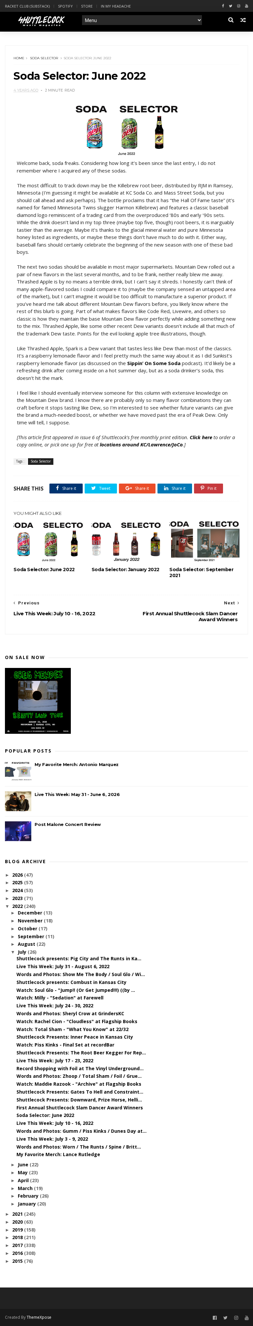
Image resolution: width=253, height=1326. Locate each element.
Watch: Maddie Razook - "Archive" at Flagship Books (78, 1084)
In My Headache (116, 6)
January (27, 1204)
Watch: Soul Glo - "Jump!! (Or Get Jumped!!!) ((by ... (75, 990)
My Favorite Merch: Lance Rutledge (58, 1154)
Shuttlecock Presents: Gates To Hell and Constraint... (79, 1092)
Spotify (65, 6)
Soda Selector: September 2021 (201, 572)
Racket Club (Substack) (27, 6)
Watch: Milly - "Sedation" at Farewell (59, 998)
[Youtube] (246, 6)
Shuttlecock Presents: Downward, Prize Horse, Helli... (79, 1100)
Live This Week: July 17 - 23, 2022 (54, 1060)
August (27, 944)
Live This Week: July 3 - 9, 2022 (52, 1139)
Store (87, 6)
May (23, 1172)
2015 (18, 1261)
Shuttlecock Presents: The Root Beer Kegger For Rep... (81, 1052)
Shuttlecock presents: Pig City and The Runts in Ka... (78, 958)
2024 (18, 890)
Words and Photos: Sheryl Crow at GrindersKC (70, 1013)
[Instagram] (238, 6)
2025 (18, 882)
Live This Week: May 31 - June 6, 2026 (77, 794)
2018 (18, 1237)
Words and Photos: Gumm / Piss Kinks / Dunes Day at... (81, 1131)
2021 (18, 1214)
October (28, 928)
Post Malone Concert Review (68, 824)
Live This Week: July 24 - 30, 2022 (54, 1005)
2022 (18, 906)
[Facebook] (223, 6)
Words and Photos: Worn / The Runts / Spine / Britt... (78, 1147)
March (26, 1188)
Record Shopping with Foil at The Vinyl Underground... (80, 1068)
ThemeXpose (39, 1317)
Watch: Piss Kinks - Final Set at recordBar (65, 1045)
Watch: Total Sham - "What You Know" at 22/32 (72, 1029)
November (31, 920)
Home (19, 58)
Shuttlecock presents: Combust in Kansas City (71, 982)
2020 (18, 1222)
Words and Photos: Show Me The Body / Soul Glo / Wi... (80, 974)
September (31, 936)
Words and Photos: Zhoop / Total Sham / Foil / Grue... (79, 1076)
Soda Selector (44, 58)
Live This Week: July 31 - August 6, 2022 (62, 966)
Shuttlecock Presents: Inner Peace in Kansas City (74, 1037)
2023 (18, 898)
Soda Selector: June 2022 (44, 569)
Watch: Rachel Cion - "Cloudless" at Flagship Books (76, 1021)
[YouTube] (247, 1318)
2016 (18, 1253)
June (24, 1164)
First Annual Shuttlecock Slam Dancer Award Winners (79, 1107)
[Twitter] (230, 6)
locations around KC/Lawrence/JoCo (141, 444)
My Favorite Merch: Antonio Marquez (76, 764)
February (29, 1196)
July (23, 952)
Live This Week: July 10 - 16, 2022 (54, 1123)
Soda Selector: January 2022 (125, 569)
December (30, 913)
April (24, 1180)
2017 (18, 1245)
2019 (18, 1230)
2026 (18, 875)
